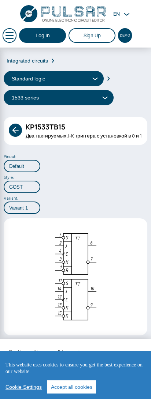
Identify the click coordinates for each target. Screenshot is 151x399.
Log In (43, 35)
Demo (125, 35)
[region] (75, 375)
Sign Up (92, 35)
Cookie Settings (23, 387)
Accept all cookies (71, 387)
